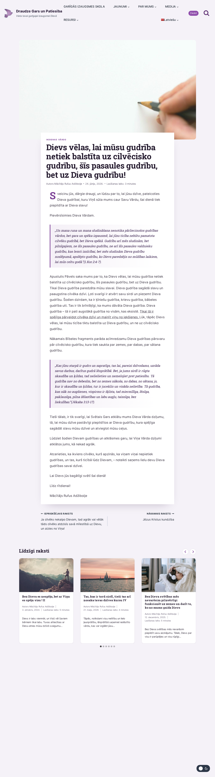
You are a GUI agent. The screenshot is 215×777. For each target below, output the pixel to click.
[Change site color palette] (203, 768)
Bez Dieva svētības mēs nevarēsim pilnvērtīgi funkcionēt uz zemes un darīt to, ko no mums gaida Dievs (168, 602)
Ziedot (193, 13)
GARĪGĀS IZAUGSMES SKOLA (84, 6)
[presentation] (46, 575)
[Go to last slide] (185, 552)
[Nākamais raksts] (193, 552)
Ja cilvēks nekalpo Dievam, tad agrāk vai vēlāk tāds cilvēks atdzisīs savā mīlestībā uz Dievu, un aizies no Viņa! (72, 521)
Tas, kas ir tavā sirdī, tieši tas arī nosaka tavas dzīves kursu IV (107, 598)
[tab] (101, 646)
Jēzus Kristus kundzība (158, 516)
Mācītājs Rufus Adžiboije (68, 183)
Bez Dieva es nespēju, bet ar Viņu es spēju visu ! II (46, 598)
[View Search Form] (206, 13)
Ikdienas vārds (56, 139)
